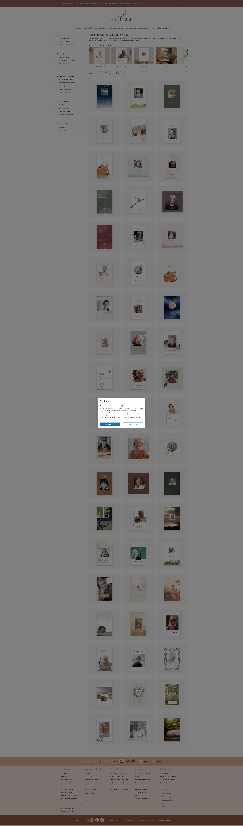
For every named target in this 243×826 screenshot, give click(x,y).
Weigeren (133, 424)
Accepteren (110, 424)
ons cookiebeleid (106, 420)
